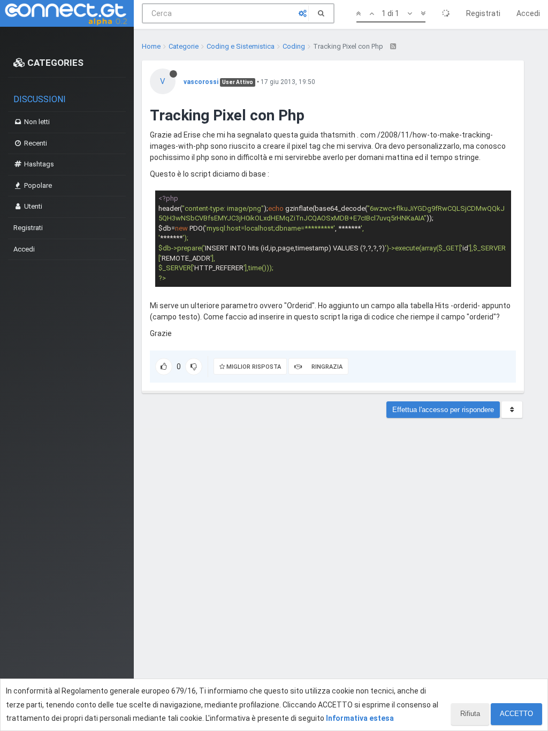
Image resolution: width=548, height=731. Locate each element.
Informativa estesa (360, 718)
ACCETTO (516, 714)
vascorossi (201, 82)
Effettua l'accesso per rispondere (443, 410)
